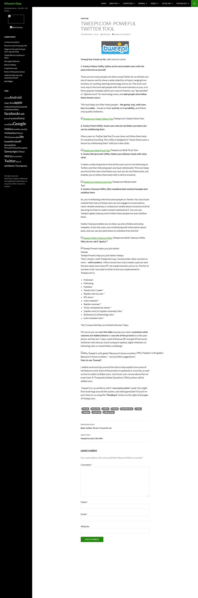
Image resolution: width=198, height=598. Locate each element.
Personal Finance (11, 148)
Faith (21, 113)
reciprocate (127, 409)
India (7, 129)
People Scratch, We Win (92, 437)
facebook (11, 113)
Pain (14, 145)
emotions (15, 109)
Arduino (8, 106)
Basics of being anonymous (14, 72)
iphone (20, 133)
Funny (21, 118)
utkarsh (18, 162)
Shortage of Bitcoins (12, 61)
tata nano (15, 156)
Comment (86, 464)
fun (16, 118)
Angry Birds (9, 103)
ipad (11, 132)
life (22, 137)
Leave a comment (122, 34)
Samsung (9, 151)
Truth (20, 156)
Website (85, 526)
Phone (20, 148)
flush (85, 409)
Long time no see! (10, 68)
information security (19, 129)
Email (84, 514)
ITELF (6, 137)
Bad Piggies (8, 81)
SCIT (17, 151)
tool (138, 409)
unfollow (109, 412)
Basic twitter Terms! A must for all (96, 426)
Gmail (6, 124)
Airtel (7, 98)
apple (18, 102)
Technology (181, 3)
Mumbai (8, 145)
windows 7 (10, 165)
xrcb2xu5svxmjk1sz (12, 42)
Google (19, 123)
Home (103, 3)
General (141, 3)
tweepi (86, 412)
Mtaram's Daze (12, 3)
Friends (12, 118)
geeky (105, 409)
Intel (6, 133)
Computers (128, 3)
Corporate (23, 107)
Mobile (154, 3)
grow (115, 409)
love (6, 141)
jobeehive (12, 137)
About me (113, 3)
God (11, 124)
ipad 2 (15, 133)
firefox (6, 119)
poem (25, 148)
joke (18, 137)
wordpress (22, 165)
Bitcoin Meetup (10, 65)
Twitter (84, 18)
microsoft (15, 141)
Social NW (166, 3)
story (8, 156)
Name (84, 502)
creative (7, 109)
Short (22, 152)
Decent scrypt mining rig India (15, 46)
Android (16, 97)
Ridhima (106, 34)
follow (95, 409)
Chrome (15, 107)
